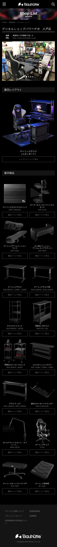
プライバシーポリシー (13, 516)
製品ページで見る (15, 215)
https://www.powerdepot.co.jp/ (24, 38)
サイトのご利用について (14, 511)
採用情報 (33, 516)
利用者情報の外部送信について (16, 522)
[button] (6, 61)
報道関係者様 (35, 511)
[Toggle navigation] (4, 4)
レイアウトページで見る (28, 159)
